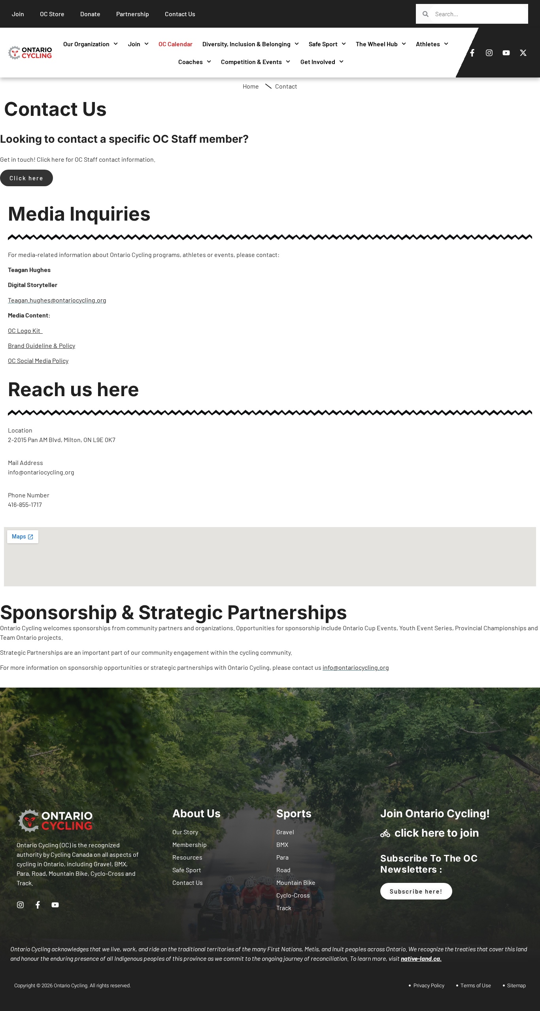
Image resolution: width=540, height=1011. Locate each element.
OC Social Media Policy (38, 360)
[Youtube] (506, 52)
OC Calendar (176, 43)
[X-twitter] (523, 52)
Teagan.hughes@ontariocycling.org (57, 300)
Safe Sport (323, 43)
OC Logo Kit (24, 330)
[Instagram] (489, 52)
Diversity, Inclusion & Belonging (246, 43)
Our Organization (86, 43)
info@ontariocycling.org (356, 667)
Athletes (428, 43)
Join (134, 43)
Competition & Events (251, 61)
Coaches (190, 61)
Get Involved (317, 61)
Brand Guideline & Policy (41, 345)
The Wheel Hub (377, 43)
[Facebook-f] (472, 52)
